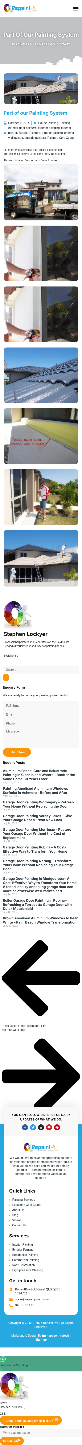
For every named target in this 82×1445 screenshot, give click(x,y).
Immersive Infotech (55, 1335)
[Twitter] (33, 1127)
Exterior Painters (29, 133)
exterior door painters (22, 128)
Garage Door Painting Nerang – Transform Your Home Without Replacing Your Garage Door (38, 865)
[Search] (6, 677)
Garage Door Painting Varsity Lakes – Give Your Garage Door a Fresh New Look (37, 818)
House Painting (48, 123)
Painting (64, 123)
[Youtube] (49, 1127)
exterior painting (52, 133)
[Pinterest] (57, 1127)
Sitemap (41, 1339)
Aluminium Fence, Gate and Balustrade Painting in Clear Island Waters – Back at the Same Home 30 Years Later (39, 775)
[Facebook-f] (25, 1127)
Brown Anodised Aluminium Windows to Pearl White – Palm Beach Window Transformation (41, 920)
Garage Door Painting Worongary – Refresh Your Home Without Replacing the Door (38, 804)
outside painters (35, 138)
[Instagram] (41, 1127)
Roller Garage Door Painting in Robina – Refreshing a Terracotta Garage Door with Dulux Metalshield (37, 904)
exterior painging (49, 128)
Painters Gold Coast (60, 138)
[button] (76, 8)
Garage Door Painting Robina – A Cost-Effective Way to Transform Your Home (35, 849)
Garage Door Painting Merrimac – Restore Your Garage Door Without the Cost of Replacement (37, 834)
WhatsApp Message (12, 1427)
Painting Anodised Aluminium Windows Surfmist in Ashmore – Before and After (35, 790)
